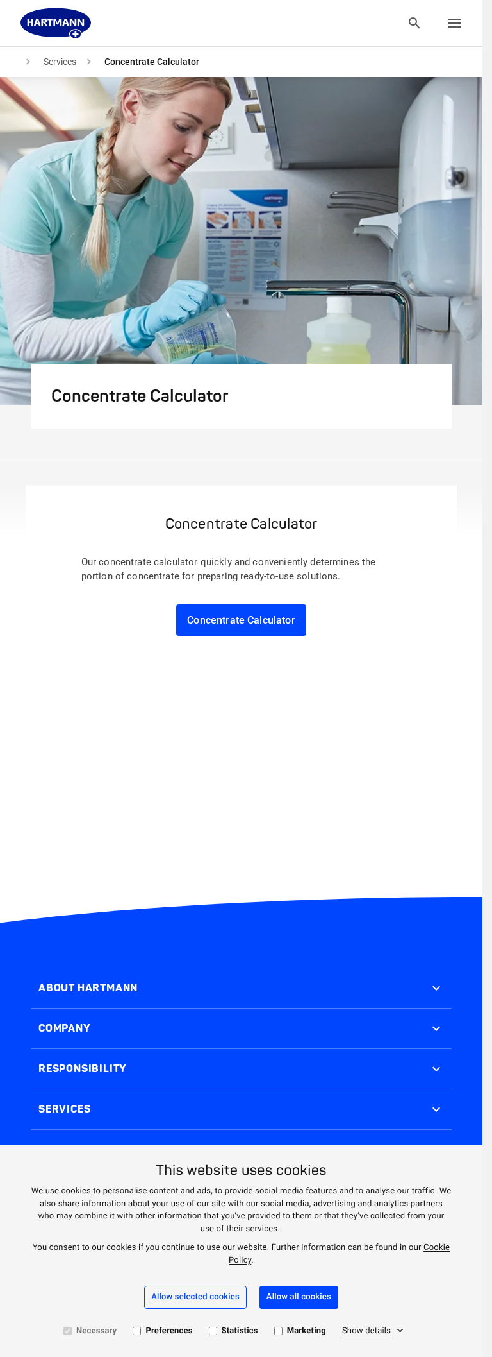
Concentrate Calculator (241, 620)
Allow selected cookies (195, 1297)
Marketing (306, 1331)
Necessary (96, 1331)
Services (60, 61)
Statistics (240, 1331)
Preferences (168, 1331)
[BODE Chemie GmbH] (56, 23)
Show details (366, 1331)
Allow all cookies (298, 1297)
